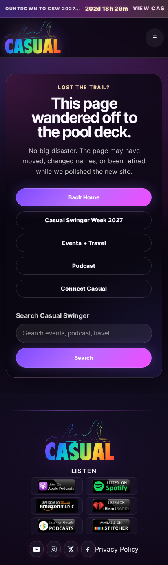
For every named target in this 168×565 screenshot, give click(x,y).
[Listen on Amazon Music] (57, 506)
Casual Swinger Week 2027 (84, 220)
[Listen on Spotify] (111, 486)
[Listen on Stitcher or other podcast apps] (111, 525)
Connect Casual (84, 288)
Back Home (83, 197)
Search (84, 358)
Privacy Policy (117, 549)
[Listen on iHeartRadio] (111, 506)
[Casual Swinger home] (84, 441)
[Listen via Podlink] (57, 525)
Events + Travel (84, 242)
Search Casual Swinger (53, 315)
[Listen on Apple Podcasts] (57, 486)
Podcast (84, 265)
